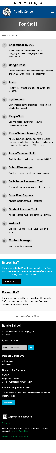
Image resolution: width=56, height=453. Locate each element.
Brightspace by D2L (11, 378)
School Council (8, 361)
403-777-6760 (11, 340)
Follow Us (6, 423)
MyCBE (5, 375)
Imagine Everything (20, 431)
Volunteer (6, 364)
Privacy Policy (8, 436)
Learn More (8, 402)
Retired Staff (11, 281)
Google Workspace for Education (17, 382)
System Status (21, 436)
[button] (10, 340)
